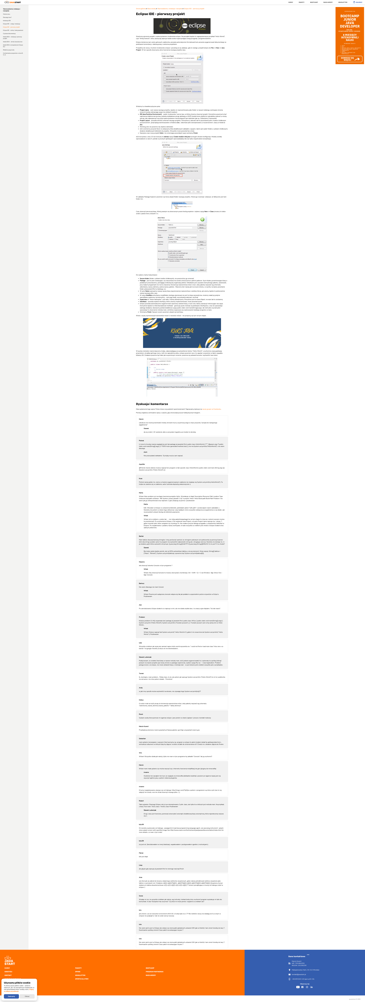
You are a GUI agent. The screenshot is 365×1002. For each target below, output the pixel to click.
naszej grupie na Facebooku (211, 409)
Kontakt (8, 975)
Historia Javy (6, 14)
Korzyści (8, 972)
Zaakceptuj (11, 996)
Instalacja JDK (7, 21)
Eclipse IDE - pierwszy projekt (11, 27)
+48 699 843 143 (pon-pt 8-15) (303, 979)
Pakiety (301, 2)
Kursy (290, 2)
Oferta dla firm (81, 979)
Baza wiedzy (328, 2)
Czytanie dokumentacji (9, 33)
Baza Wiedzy (151, 975)
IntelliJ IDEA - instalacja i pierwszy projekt (12, 37)
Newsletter (342, 2)
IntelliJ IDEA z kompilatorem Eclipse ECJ (13, 46)
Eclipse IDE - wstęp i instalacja (11, 24)
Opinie (77, 972)
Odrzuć (27, 996)
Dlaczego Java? (7, 17)
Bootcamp (314, 2)
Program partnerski (154, 972)
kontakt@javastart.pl (299, 974)
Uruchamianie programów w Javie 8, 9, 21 (13, 54)
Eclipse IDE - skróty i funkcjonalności (13, 30)
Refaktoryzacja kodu (8, 50)
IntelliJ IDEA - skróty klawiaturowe (12, 42)
